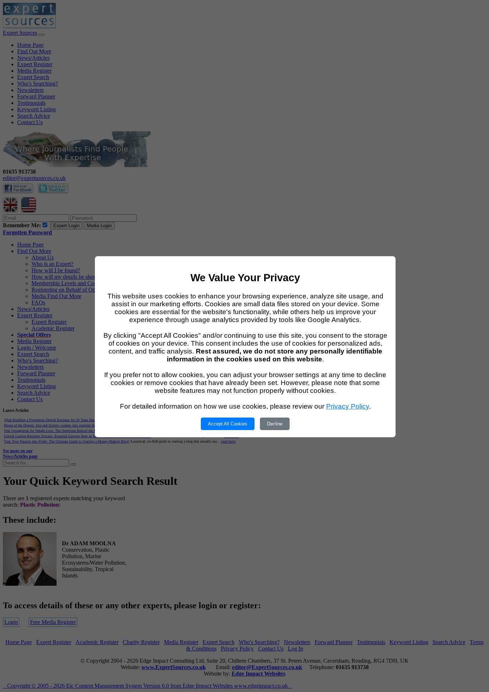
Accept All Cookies (227, 424)
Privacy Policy (347, 406)
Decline (274, 424)
